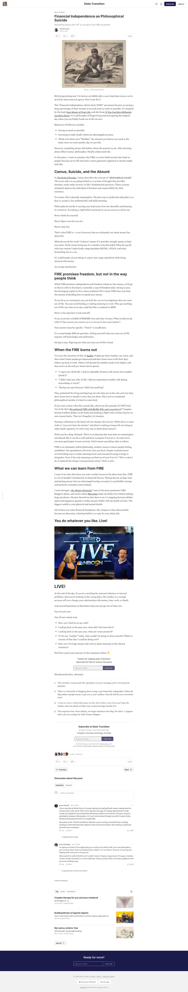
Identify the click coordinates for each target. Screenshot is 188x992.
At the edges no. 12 (61, 901)
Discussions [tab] (71, 892)
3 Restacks (79, 754)
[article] (94, 902)
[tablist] (63, 785)
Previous (62, 770)
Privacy (92, 976)
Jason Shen (63, 805)
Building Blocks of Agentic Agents (71, 913)
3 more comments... (61, 881)
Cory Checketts (64, 844)
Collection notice (108, 976)
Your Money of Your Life (78, 112)
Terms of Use (104, 744)
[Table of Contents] (2, 496)
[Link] (51, 171)
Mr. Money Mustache (81, 490)
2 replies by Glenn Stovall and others (74, 871)
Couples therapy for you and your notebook (76, 897)
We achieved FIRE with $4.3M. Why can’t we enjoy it (95, 409)
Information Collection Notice (93, 746)
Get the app (104, 982)
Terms (99, 976)
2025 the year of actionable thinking (68, 931)
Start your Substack (88, 982)
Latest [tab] (62, 892)
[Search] (156, 4)
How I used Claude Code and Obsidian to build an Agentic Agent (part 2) (81, 916)
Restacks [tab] (69, 785)
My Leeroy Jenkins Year (66, 928)
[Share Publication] (161, 4)
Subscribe (170, 4)
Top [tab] (57, 892)
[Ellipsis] (132, 805)
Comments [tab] (59, 785)
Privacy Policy (110, 746)
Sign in (181, 4)
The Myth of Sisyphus (66, 177)
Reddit (90, 355)
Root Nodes (59, 12)
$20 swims (93, 494)
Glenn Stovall (65, 29)
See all (58, 943)
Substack (83, 987)
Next (127, 770)
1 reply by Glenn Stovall (70, 837)
